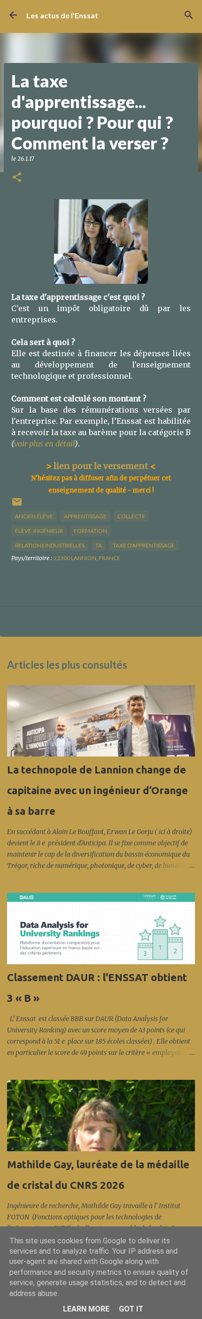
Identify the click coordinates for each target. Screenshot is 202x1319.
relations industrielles (50, 545)
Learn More (86, 1308)
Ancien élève (34, 516)
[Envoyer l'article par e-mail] (17, 505)
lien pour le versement (101, 465)
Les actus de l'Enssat (62, 15)
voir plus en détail (44, 443)
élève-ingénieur (39, 530)
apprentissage (85, 516)
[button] (17, 178)
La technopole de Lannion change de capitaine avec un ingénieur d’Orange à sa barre (97, 790)
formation (90, 530)
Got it (131, 1308)
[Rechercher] (188, 15)
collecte (131, 516)
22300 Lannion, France (87, 558)
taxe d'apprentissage (144, 545)
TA (98, 545)
